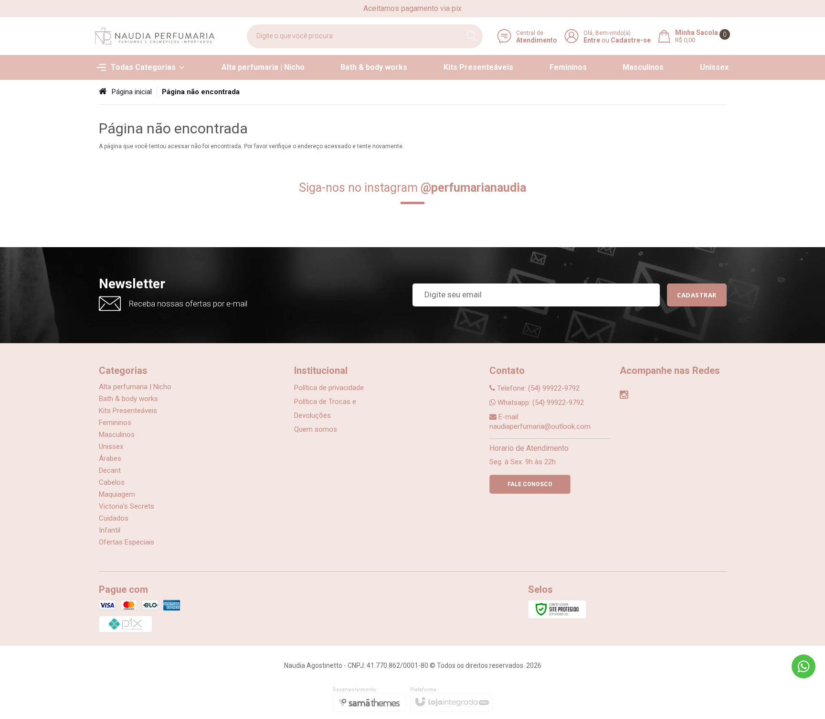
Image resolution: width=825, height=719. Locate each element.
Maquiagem (117, 494)
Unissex (111, 446)
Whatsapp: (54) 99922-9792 (540, 402)
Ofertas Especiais (126, 542)
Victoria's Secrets (126, 506)
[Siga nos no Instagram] (624, 396)
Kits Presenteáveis (128, 410)
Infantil (109, 530)
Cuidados (113, 518)
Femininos (115, 422)
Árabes (110, 458)
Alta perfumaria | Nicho (135, 386)
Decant (110, 470)
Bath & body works (128, 398)
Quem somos (315, 429)
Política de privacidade (329, 387)
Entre (591, 40)
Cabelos (112, 482)
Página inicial (132, 91)
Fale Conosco (530, 484)
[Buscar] (471, 36)
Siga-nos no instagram (412, 188)
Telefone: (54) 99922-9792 (537, 388)
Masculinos (117, 434)
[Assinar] (697, 294)
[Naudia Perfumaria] (154, 36)
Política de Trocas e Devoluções (325, 408)
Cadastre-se (631, 40)
